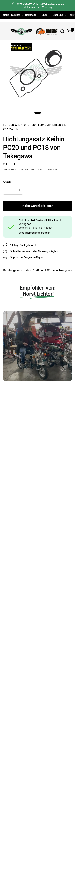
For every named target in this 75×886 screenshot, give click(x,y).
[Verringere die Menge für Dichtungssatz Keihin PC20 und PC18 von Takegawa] (6, 190)
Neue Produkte (11, 14)
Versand (19, 169)
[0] (69, 31)
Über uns (58, 14)
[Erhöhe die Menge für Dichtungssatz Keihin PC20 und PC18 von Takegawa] (19, 190)
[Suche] (62, 31)
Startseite (30, 14)
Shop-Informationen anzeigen (34, 233)
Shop (44, 14)
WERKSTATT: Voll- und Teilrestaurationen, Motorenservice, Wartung (40, 6)
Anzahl (7, 181)
